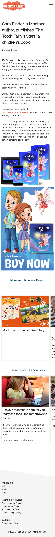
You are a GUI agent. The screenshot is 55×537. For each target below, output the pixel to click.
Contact (5, 492)
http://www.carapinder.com (15, 112)
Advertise (6, 486)
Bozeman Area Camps (12, 503)
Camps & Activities (12, 499)
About (4, 489)
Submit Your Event (10, 523)
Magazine (7, 482)
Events (6, 519)
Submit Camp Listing (11, 512)
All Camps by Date (10, 509)
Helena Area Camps (11, 506)
